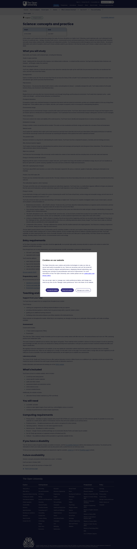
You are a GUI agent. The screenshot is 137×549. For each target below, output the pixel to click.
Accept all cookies (52, 290)
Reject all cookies (67, 290)
